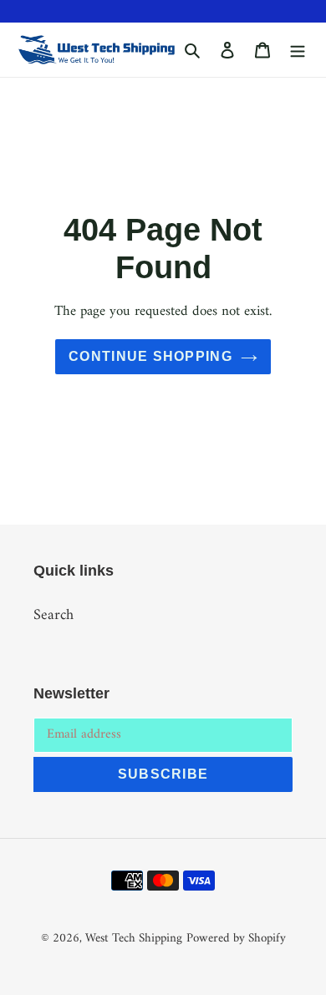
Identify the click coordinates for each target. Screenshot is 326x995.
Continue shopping (150, 356)
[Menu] (297, 49)
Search (53, 615)
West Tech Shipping (133, 938)
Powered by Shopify (236, 938)
